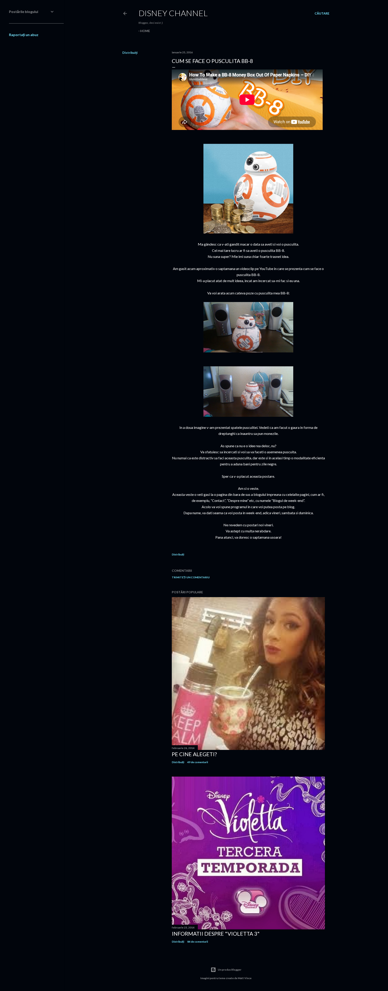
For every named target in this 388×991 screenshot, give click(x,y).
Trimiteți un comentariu (191, 577)
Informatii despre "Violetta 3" (216, 933)
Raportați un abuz (23, 34)
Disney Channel (173, 13)
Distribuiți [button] (130, 52)
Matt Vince (244, 978)
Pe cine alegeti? (194, 754)
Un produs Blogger (229, 969)
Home (145, 31)
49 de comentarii (197, 762)
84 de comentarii (197, 941)
